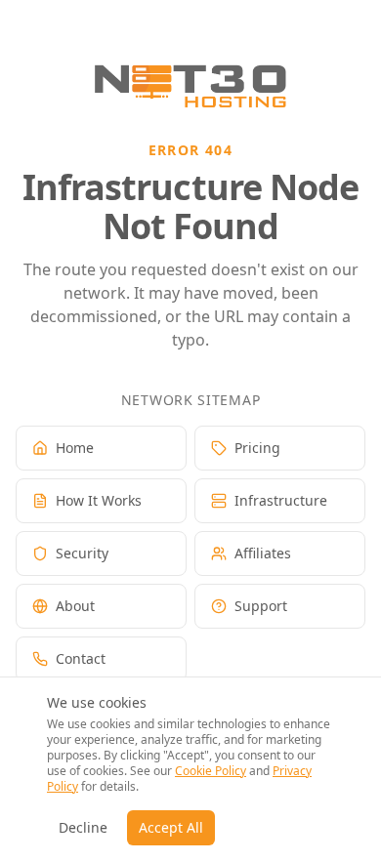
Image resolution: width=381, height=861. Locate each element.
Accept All (171, 827)
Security (82, 553)
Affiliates (262, 553)
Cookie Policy (210, 770)
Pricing (257, 447)
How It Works (99, 500)
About (75, 605)
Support (260, 605)
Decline (83, 827)
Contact (81, 658)
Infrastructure (280, 500)
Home (75, 447)
